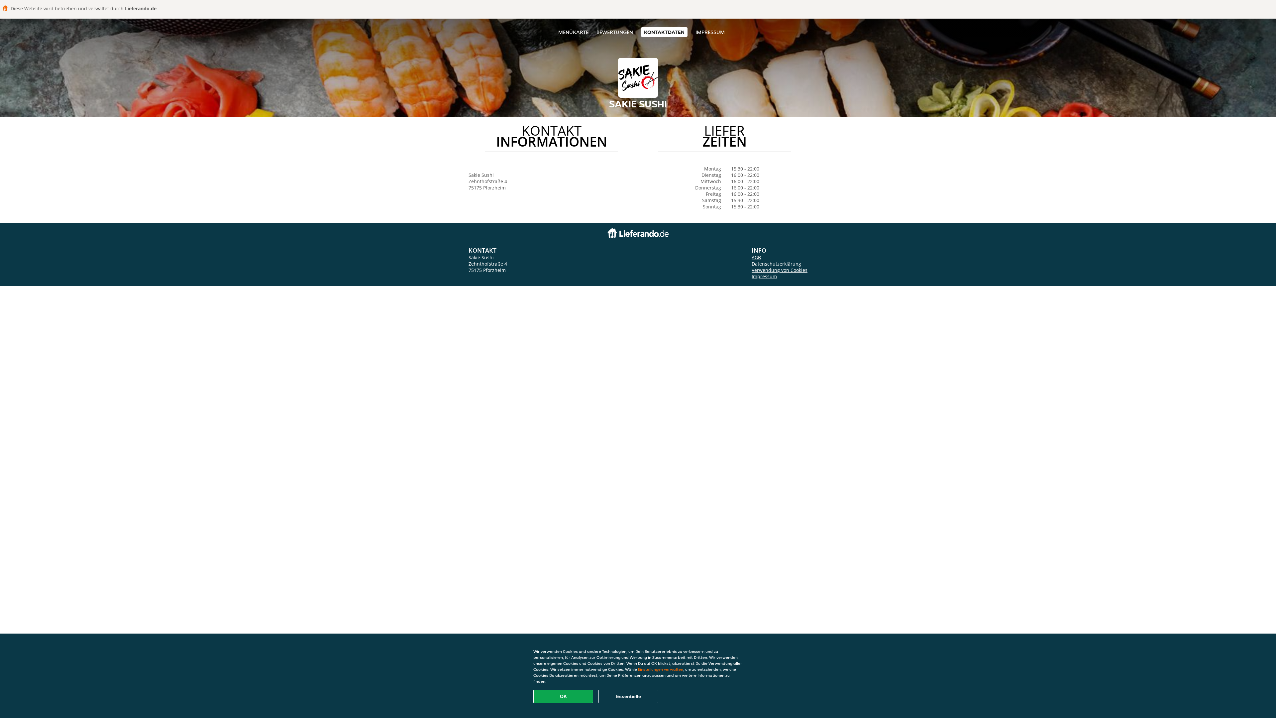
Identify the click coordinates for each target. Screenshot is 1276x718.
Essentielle (628, 696)
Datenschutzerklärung (776, 264)
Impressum (710, 32)
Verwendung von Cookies (779, 270)
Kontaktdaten (664, 32)
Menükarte (573, 32)
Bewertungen (614, 32)
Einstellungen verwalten (660, 669)
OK (563, 696)
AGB (756, 257)
